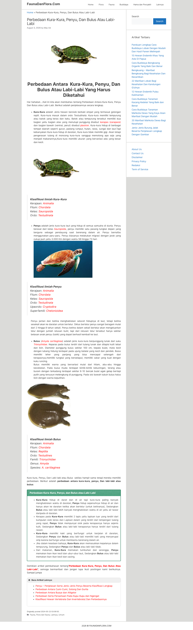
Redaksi (136, 165)
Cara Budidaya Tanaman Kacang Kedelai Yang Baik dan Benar (148, 102)
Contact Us (138, 153)
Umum (61, 615)
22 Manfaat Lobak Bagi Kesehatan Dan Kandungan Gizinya (146, 84)
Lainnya (159, 4)
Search (135, 16)
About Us (137, 149)
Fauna (111, 4)
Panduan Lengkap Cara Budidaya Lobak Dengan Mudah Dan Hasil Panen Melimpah (149, 48)
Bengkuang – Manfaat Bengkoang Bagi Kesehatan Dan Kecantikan (148, 73)
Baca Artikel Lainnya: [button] (42, 580)
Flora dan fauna (43, 615)
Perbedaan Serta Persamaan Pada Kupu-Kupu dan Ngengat (67, 596)
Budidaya (124, 4)
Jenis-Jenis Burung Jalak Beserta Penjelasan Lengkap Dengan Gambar (147, 131)
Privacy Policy (139, 161)
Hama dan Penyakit (142, 4)
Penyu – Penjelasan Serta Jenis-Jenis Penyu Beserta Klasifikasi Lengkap (74, 586)
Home (90, 4)
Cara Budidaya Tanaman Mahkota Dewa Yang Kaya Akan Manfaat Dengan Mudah (148, 113)
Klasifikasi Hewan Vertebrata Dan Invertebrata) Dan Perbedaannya (71, 599)
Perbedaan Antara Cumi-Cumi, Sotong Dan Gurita (62, 589)
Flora (101, 4)
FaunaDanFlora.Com (43, 4)
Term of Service (140, 169)
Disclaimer (137, 157)
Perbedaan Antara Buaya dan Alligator (56, 592)
